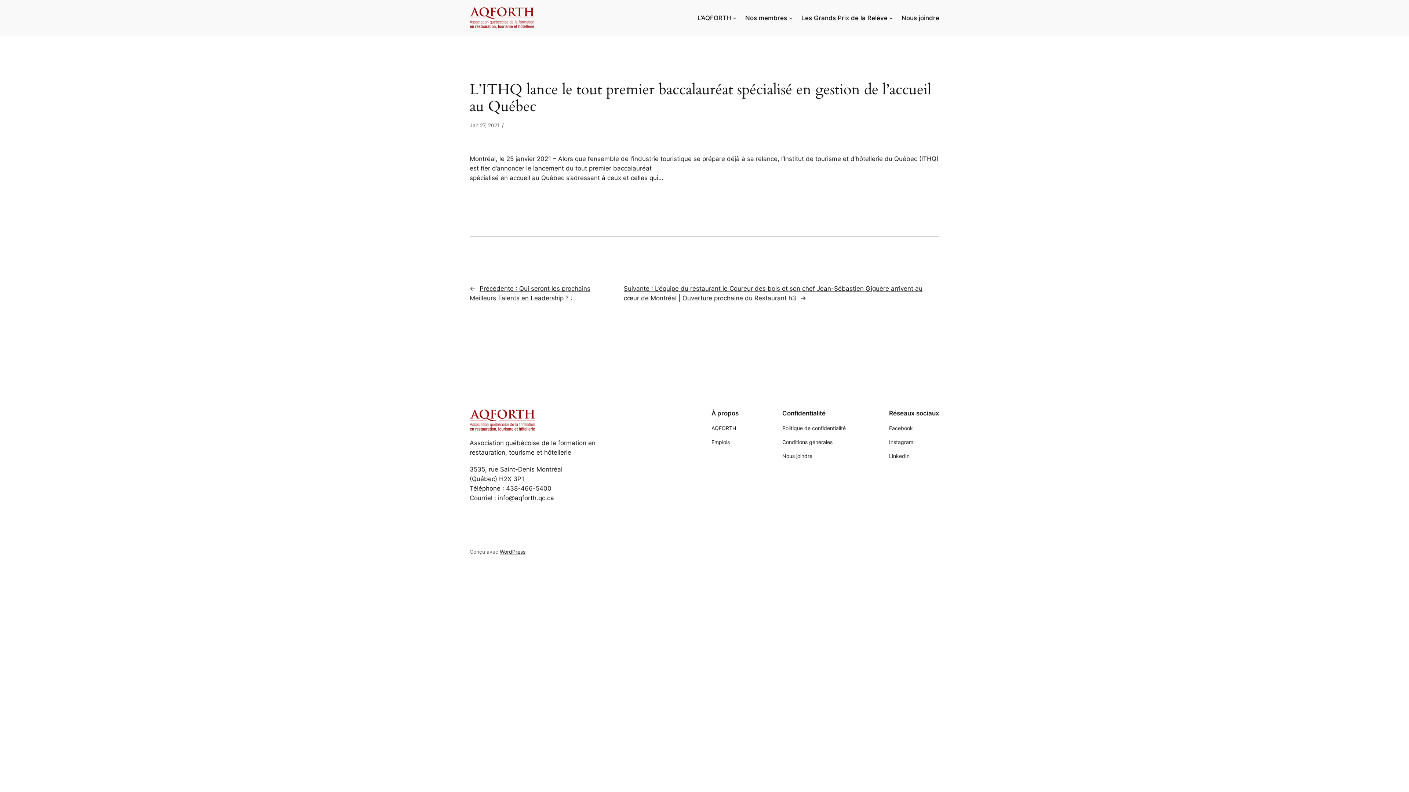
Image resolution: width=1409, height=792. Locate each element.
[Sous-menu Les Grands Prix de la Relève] (891, 18)
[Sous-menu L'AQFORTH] (734, 18)
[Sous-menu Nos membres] (791, 18)
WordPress (512, 552)
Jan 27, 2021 (485, 125)
